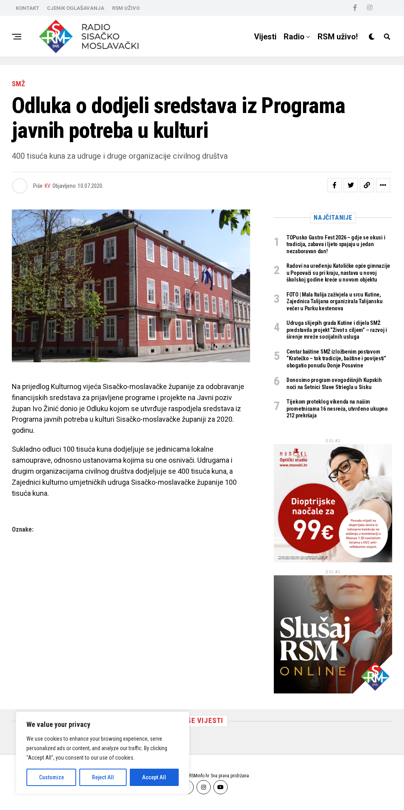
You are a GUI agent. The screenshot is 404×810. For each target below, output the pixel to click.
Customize (51, 777)
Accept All (154, 777)
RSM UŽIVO (126, 8)
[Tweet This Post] (351, 185)
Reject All (103, 777)
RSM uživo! (338, 36)
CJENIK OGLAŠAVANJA (75, 8)
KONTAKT (27, 8)
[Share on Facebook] (334, 185)
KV (47, 186)
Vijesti (265, 36)
